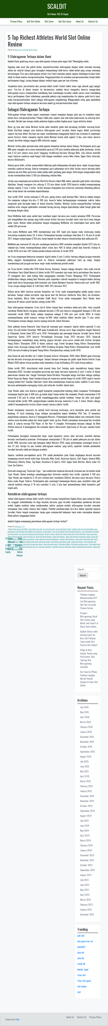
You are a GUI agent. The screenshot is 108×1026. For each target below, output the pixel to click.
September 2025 (87, 751)
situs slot (81, 975)
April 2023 (84, 894)
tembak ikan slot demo (84, 546)
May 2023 (84, 889)
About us (80, 21)
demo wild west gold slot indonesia (47, 539)
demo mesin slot (68, 534)
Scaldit (57, 6)
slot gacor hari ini (85, 941)
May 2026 (84, 712)
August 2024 (86, 815)
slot (79, 992)
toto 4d (80, 958)
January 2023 (86, 909)
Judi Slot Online (33, 21)
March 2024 (85, 840)
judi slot (81, 935)
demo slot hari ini (29, 536)
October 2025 (86, 746)
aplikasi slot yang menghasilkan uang (84, 529)
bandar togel (82, 969)
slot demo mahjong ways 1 (80, 544)
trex (17, 1019)
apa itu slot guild (48, 529)
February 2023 (86, 904)
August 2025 (85, 756)
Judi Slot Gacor (64, 21)
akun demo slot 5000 (20, 529)
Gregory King (33, 50)
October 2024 (86, 806)
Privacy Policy (16, 21)
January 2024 (86, 850)
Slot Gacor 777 (19, 526)
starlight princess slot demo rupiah (64, 546)
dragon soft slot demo (67, 539)
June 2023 (84, 885)
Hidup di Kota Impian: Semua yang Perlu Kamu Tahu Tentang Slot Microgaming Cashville (88, 658)
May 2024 (84, 830)
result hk (81, 964)
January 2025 (86, 791)
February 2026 (86, 727)
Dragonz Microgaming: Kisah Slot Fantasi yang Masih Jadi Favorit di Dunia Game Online (89, 619)
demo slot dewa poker (15, 536)
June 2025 (84, 766)
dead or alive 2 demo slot (53, 534)
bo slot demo (47, 531)
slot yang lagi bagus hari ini (28, 546)
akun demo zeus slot (35, 529)
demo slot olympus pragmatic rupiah (78, 536)
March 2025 (85, 781)
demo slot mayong (58, 536)
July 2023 (84, 880)
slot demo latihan (64, 544)
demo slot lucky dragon (44, 536)
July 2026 (84, 707)
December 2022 (87, 914)
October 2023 (86, 865)
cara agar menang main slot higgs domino (66, 531)
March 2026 (85, 722)
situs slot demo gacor (50, 544)
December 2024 (87, 796)
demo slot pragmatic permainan (23, 539)
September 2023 (87, 870)
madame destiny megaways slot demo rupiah (35, 541)
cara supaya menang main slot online (31, 534)
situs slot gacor (84, 980)
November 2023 (87, 860)
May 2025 (84, 771)
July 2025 (84, 761)
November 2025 (87, 741)
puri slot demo (17, 544)
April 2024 (85, 835)
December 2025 (87, 737)
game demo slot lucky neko (84, 539)
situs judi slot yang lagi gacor (33, 544)
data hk (80, 952)
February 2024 (86, 845)
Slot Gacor (49, 21)
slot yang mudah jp (45, 546)
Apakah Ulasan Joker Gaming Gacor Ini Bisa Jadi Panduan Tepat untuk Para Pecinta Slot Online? (89, 638)
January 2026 (86, 732)
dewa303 (81, 947)
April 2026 (84, 717)
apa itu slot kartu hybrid (63, 529)
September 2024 (87, 811)
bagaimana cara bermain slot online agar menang (25, 531)
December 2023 (87, 855)
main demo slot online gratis (60, 541)
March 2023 (85, 899)
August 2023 (85, 875)
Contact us (93, 21)
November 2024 (87, 801)
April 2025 (84, 776)
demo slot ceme (91, 534)
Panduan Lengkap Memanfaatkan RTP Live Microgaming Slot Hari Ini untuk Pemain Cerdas (88, 601)
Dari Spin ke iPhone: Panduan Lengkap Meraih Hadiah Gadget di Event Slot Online (89, 678)
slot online (81, 986)
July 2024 (84, 820)
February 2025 (86, 786)
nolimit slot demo (77, 541)
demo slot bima (80, 534)
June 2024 (84, 825)
